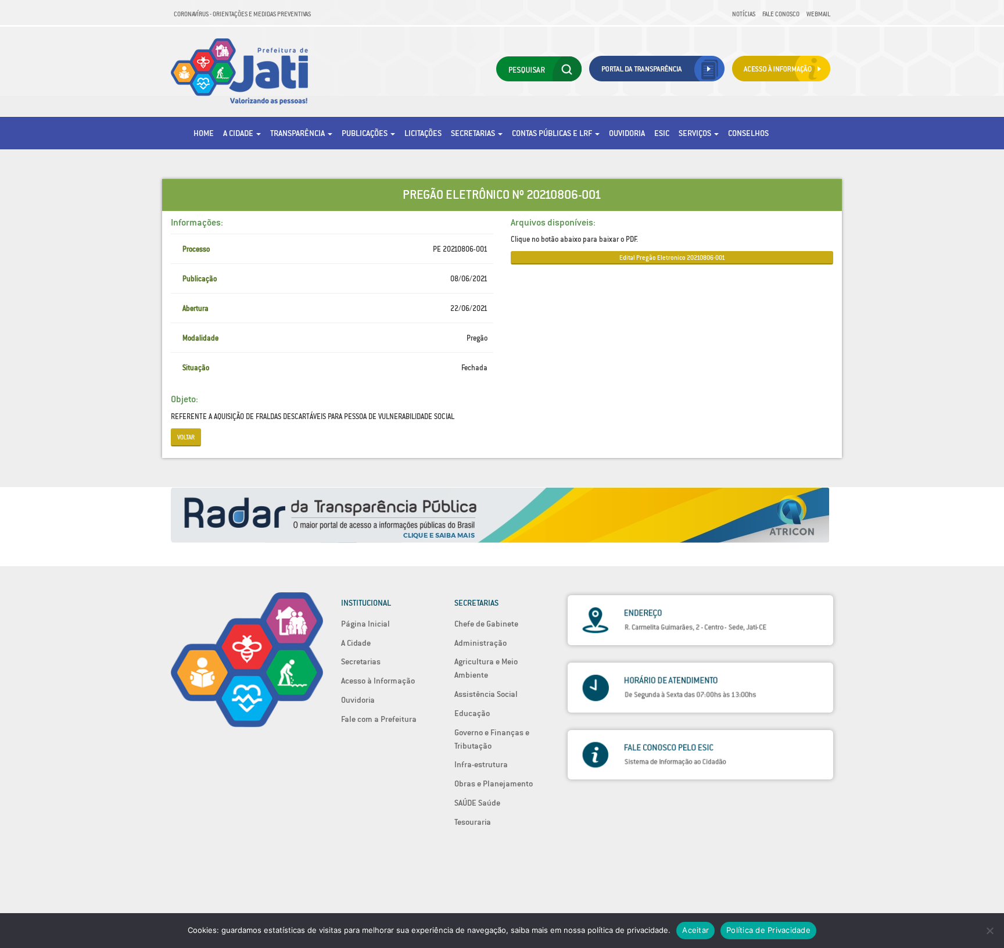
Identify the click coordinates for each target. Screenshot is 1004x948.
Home (203, 133)
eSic (661, 133)
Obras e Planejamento (493, 783)
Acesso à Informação (378, 680)
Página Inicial (365, 623)
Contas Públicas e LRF (553, 133)
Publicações (365, 133)
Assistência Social (486, 694)
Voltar (186, 437)
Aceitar (695, 930)
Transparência (298, 133)
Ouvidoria (627, 133)
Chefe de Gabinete (486, 623)
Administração (480, 643)
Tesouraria (472, 822)
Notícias (743, 14)
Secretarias (474, 133)
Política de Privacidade (768, 930)
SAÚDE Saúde (477, 802)
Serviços (696, 133)
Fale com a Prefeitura (379, 719)
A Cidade (239, 133)
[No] (989, 930)
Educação (472, 713)
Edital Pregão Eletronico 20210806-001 (672, 257)
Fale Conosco (780, 14)
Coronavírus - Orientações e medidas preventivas (242, 14)
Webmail (818, 14)
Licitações (423, 133)
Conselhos (748, 133)
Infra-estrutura (481, 764)
